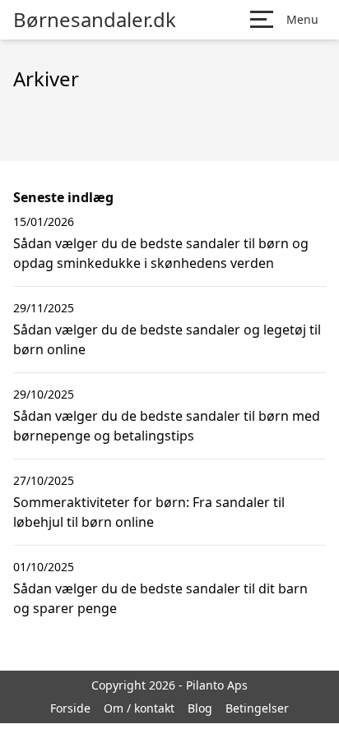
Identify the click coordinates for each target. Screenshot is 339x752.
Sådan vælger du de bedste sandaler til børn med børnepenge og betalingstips (166, 426)
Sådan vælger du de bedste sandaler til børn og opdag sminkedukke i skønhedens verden (161, 253)
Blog (200, 708)
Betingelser (257, 708)
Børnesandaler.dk (94, 20)
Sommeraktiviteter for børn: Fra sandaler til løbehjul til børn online (149, 512)
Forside (70, 708)
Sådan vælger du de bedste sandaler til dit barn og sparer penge (160, 598)
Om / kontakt (139, 708)
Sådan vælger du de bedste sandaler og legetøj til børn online (167, 339)
